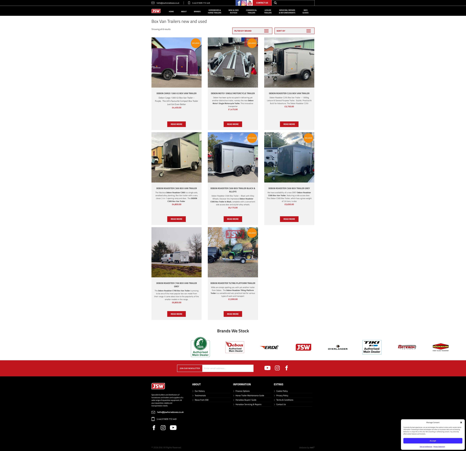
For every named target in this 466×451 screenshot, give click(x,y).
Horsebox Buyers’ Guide (246, 399)
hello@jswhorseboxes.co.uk (168, 2)
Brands (197, 11)
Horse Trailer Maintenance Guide (250, 395)
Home (171, 11)
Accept (433, 441)
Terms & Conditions (284, 399)
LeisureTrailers (268, 11)
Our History (200, 391)
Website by (307, 447)
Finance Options (243, 391)
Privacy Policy (282, 395)
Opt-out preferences (426, 446)
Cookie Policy (282, 391)
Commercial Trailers (251, 11)
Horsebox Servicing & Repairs (248, 404)
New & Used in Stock (234, 11)
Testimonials (200, 395)
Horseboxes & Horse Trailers (214, 11)
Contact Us (281, 404)
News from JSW (201, 399)
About (184, 11)
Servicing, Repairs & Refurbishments (287, 11)
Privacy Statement (439, 446)
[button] (461, 422)
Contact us (262, 2)
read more (176, 124)
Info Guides (305, 11)
